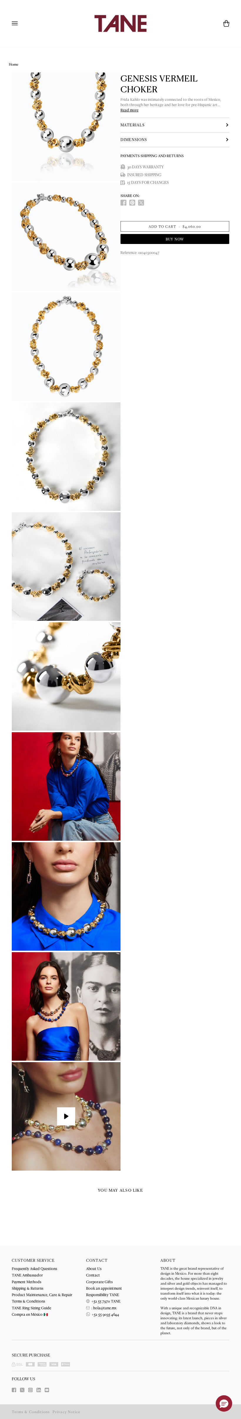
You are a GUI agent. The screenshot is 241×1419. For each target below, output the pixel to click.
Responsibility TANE (102, 1294)
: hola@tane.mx (103, 1308)
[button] (224, 1403)
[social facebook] (123, 203)
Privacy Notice (66, 1411)
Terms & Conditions (28, 1301)
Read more (129, 110)
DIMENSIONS (133, 139)
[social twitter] (141, 203)
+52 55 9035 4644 (105, 1314)
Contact (93, 1275)
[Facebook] (14, 1390)
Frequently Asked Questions (34, 1268)
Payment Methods (26, 1281)
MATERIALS (132, 125)
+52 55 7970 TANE (105, 1301)
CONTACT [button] (97, 1260)
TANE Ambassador (27, 1275)
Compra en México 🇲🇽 (30, 1314)
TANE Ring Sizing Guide (31, 1308)
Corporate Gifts (99, 1281)
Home (13, 64)
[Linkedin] (38, 1390)
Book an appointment (104, 1288)
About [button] (167, 1260)
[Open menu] (20, 23)
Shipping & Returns (27, 1288)
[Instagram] (30, 1390)
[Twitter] (22, 1390)
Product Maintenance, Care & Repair (42, 1294)
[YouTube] (47, 1390)
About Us (93, 1268)
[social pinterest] (132, 203)
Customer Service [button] (33, 1260)
